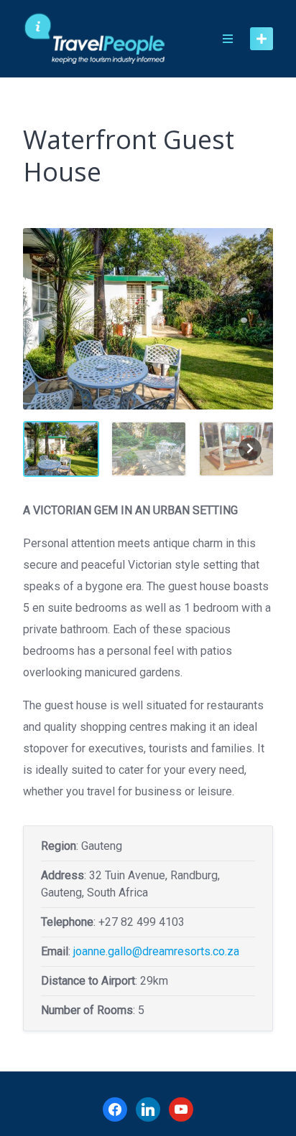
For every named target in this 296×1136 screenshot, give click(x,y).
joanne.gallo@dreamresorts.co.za (156, 951)
